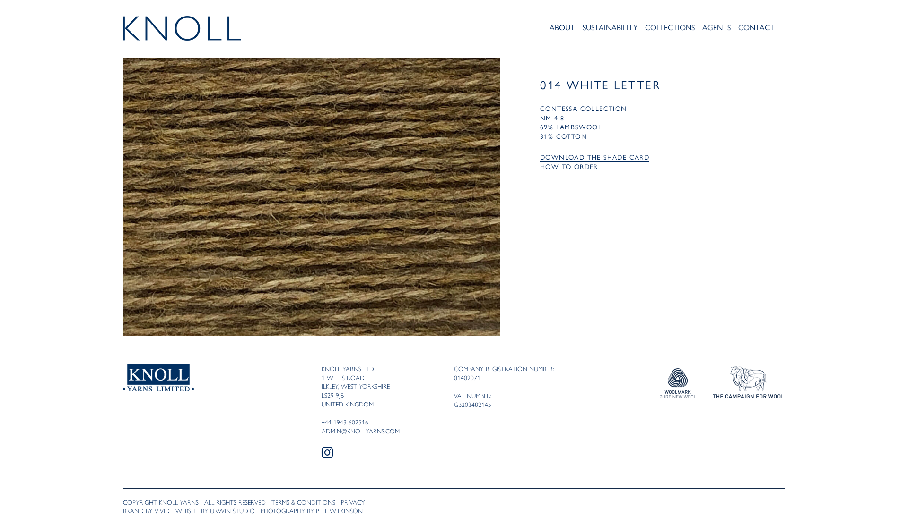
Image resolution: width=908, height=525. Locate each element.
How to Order (569, 166)
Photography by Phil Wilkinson (312, 511)
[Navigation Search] (782, 29)
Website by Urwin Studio (215, 511)
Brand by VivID (146, 511)
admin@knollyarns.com (361, 431)
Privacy (353, 502)
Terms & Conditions (303, 502)
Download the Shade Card (594, 156)
